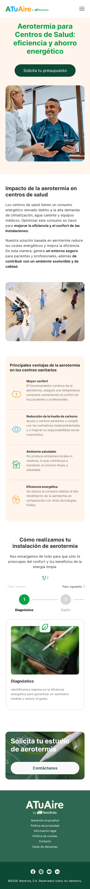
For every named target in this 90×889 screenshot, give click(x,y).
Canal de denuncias (45, 846)
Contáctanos (45, 768)
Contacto (45, 841)
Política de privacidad (45, 825)
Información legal (45, 831)
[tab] (34, 710)
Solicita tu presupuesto (45, 70)
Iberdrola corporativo (45, 820)
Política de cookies (45, 836)
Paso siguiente (72, 586)
